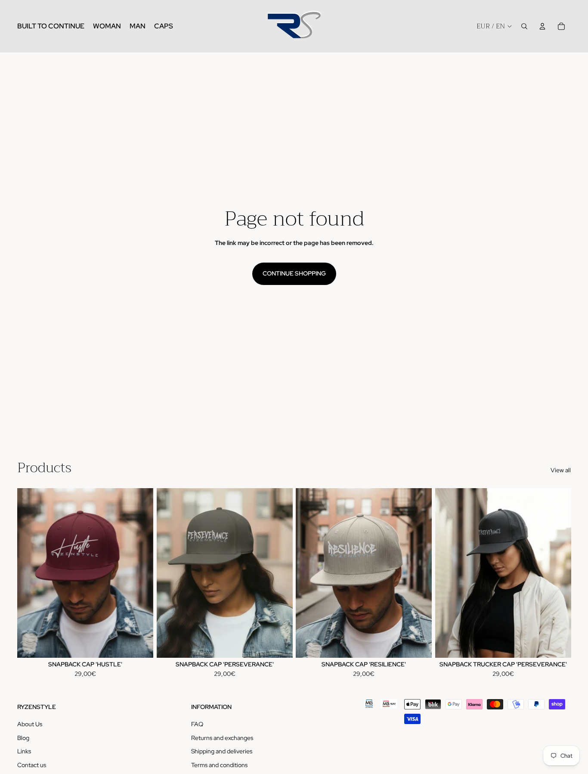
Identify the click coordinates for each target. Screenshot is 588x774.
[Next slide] (140, 572)
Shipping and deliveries (221, 751)
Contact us (31, 765)
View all (561, 470)
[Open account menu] (542, 26)
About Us (29, 724)
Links (24, 751)
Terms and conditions (219, 765)
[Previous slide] (30, 572)
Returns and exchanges (222, 738)
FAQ (197, 724)
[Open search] (524, 26)
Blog (23, 738)
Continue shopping (294, 273)
